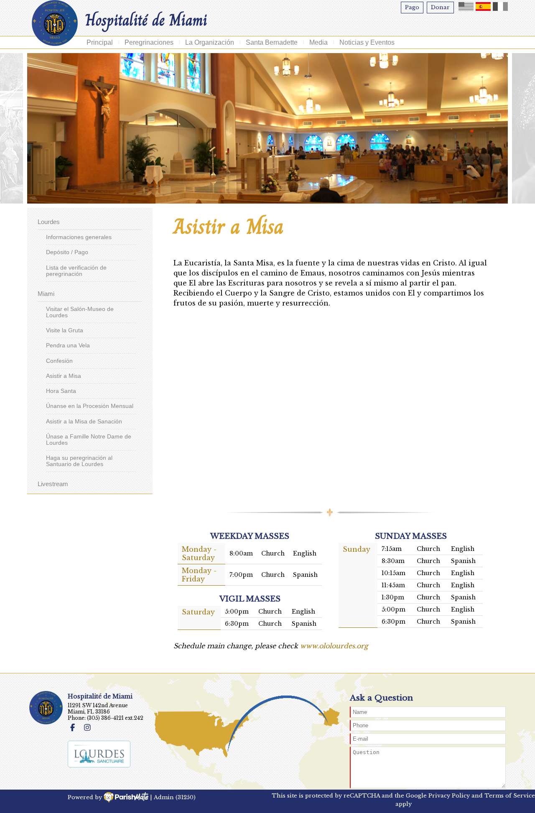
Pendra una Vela (68, 345)
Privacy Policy (449, 795)
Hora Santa (61, 391)
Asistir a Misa (63, 376)
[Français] (500, 6)
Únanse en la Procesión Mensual (89, 406)
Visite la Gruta (64, 330)
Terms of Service (509, 795)
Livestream (53, 483)
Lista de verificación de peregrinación (76, 271)
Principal (100, 42)
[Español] (483, 6)
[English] (466, 6)
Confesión (59, 361)
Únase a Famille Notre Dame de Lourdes (88, 439)
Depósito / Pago (67, 252)
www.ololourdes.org (334, 646)
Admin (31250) (175, 797)
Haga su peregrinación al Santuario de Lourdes (79, 461)
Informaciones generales (79, 237)
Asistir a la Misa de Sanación (84, 421)
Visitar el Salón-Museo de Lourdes (80, 312)
